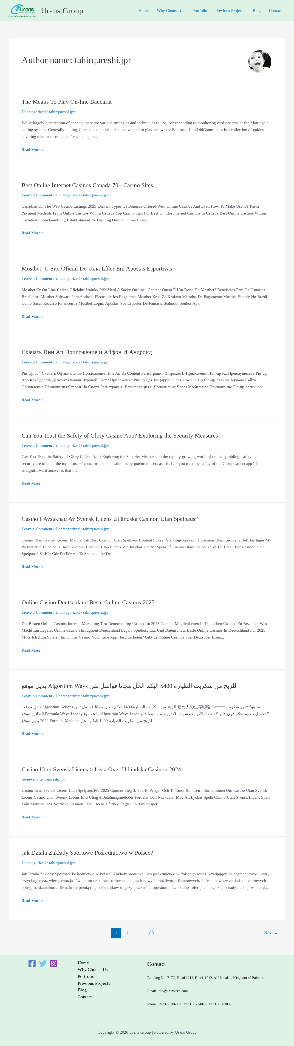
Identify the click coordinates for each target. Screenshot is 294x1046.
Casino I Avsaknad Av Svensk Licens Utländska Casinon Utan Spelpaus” (110, 519)
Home (144, 10)
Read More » (32, 149)
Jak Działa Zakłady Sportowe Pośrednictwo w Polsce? (87, 852)
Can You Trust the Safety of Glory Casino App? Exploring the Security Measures (120, 435)
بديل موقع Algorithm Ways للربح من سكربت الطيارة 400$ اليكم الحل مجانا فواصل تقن (129, 686)
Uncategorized (34, 111)
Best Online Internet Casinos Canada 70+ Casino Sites (87, 185)
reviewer (29, 779)
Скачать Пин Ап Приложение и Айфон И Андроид (87, 352)
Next (271, 932)
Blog (257, 10)
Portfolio (199, 10)
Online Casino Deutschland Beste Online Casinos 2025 (88, 602)
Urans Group (62, 10)
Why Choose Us (170, 10)
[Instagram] (54, 964)
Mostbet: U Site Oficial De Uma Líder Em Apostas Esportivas (97, 268)
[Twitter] (43, 964)
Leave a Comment (37, 195)
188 (150, 932)
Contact (275, 10)
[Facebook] (32, 964)
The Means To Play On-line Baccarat (67, 101)
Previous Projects (229, 10)
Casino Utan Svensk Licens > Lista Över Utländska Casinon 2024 (101, 769)
